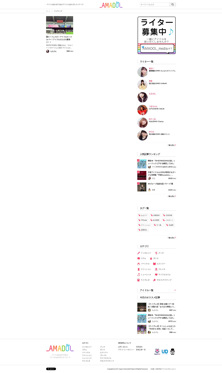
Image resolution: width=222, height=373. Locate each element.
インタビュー (145, 253)
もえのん (152, 94)
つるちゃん (153, 106)
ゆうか (151, 132)
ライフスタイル (164, 275)
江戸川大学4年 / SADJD (156, 109)
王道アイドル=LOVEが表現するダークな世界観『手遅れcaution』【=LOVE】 (162, 175)
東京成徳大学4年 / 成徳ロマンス (159, 134)
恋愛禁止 (144, 230)
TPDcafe (144, 220)
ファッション (145, 225)
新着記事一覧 (141, 350)
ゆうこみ (152, 119)
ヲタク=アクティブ (163, 280)
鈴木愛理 (156, 220)
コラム (143, 258)
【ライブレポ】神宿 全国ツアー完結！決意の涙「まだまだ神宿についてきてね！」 (161, 306)
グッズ (161, 253)
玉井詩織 (169, 215)
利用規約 (139, 347)
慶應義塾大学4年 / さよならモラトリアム (162, 71)
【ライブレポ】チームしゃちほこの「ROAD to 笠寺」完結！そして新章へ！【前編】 (162, 329)
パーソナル (144, 264)
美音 (150, 81)
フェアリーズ (58, 11)
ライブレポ (144, 280)
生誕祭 (171, 225)
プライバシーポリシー (126, 350)
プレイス (161, 269)
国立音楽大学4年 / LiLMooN (158, 83)
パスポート (169, 220)
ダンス (155, 258)
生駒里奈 (156, 215)
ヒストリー (160, 264)
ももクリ (144, 215)
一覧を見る (171, 145)
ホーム (48, 11)
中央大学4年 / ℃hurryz (156, 121)
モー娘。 (159, 225)
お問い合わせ (123, 347)
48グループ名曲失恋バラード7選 (160, 184)
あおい (151, 68)
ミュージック (145, 275)
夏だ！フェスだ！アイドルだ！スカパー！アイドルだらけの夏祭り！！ (59, 39)
